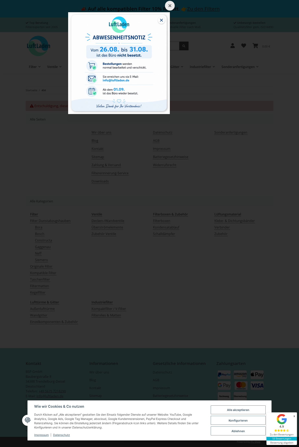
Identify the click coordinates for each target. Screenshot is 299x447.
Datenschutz (61, 435)
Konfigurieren (238, 420)
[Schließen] (170, 6)
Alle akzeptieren (238, 410)
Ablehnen (238, 431)
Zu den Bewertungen (282, 434)
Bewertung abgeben (281, 442)
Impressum (41, 435)
